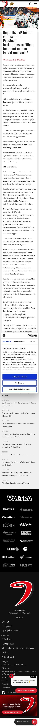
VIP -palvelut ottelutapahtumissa (18, 648)
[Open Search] (30, 4)
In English (5, 661)
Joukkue (5, 635)
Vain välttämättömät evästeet (19, 389)
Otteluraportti (8, 59)
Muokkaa (18, 383)
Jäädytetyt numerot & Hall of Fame (14, 665)
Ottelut (5, 621)
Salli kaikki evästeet (19, 377)
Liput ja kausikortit (10, 630)
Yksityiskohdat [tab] (19, 341)
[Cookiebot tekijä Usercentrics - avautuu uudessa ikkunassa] (28, 335)
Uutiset (5, 652)
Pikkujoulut (7, 626)
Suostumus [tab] (6, 341)
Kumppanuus (8, 643)
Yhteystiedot (8, 657)
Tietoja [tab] (32, 341)
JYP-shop (6, 639)
